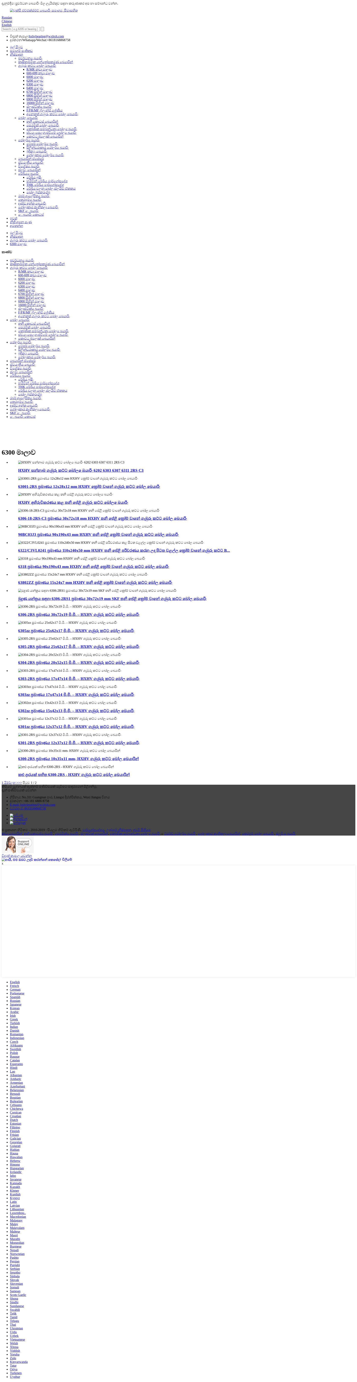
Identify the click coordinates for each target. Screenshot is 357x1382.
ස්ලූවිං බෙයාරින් (29, 170)
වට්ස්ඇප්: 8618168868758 (28, 808)
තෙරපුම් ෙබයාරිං (30, 199)
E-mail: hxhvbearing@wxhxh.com (32, 804)
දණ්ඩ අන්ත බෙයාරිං (32, 203)
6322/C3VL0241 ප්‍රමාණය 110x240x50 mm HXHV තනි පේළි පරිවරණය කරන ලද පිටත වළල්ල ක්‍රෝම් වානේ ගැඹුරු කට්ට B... (124, 550)
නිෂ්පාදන (16, 54)
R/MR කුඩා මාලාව (39, 69)
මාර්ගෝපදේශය (93, 830)
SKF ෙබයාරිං (28, 211)
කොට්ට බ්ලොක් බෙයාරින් (44, 136)
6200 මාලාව (34, 80)
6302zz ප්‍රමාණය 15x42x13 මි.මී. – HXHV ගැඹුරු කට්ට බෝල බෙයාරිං (76, 711)
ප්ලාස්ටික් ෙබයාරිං (39, 106)
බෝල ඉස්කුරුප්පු (38, 192)
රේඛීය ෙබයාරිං (28, 173)
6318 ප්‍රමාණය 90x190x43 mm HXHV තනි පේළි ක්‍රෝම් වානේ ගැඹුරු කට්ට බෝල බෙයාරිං (93, 566)
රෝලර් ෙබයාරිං (29, 140)
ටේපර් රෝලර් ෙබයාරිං (42, 144)
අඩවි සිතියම (142, 830)
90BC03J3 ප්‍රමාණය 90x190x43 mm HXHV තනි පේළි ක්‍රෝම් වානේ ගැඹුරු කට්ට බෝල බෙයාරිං (98, 534)
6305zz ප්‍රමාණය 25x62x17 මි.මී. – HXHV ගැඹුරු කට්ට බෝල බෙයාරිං (76, 631)
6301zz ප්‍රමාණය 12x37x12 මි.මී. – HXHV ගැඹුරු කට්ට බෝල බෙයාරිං (76, 727)
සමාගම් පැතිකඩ (21, 51)
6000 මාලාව (34, 77)
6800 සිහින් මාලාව (39, 95)
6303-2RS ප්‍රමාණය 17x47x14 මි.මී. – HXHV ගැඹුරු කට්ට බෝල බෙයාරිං (78, 679)
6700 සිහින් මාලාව (39, 91)
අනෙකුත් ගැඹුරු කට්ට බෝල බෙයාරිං (52, 114)
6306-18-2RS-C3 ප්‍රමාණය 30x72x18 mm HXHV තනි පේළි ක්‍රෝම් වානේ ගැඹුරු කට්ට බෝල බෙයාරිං (102, 518)
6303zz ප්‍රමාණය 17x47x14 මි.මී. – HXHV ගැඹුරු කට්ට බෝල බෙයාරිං (76, 694)
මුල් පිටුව (16, 47)
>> (20, 782)
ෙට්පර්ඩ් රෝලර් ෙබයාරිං (180, 833)
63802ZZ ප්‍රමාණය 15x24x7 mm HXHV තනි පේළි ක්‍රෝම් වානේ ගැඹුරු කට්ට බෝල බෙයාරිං (95, 582)
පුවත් (13, 218)
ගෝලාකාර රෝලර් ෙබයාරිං (45, 155)
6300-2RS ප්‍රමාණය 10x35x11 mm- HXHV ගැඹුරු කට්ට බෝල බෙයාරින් (78, 759)
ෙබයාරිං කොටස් (31, 214)
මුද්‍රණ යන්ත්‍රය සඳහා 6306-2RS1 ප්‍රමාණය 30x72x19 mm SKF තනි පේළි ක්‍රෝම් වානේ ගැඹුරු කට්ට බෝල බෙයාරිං (112, 598)
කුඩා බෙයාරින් (12, 833)
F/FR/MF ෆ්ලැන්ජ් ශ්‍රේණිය (44, 110)
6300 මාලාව (34, 84)
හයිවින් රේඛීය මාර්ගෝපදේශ (47, 181)
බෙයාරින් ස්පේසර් (31, 158)
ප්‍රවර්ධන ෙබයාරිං (30, 58)
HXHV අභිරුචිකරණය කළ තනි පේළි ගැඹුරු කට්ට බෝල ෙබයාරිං (73, 502)
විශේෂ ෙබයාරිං (29, 166)
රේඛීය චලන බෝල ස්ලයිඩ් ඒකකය (51, 188)
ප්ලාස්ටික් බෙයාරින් (94, 833)
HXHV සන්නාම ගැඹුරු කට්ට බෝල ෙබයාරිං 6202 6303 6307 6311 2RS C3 (81, 470)
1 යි (4, 782)
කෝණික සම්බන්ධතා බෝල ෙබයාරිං (51, 129)
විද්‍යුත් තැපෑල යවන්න (17, 855)
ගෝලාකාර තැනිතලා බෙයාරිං (38, 207)
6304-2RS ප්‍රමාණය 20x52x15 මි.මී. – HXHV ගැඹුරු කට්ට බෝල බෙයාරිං (78, 662)
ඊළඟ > (13, 782)
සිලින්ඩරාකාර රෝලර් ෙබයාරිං (47, 147)
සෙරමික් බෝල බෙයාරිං (42, 125)
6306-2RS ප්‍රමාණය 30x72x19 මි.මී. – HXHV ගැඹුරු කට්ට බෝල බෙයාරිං (78, 614)
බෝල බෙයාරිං (28, 118)
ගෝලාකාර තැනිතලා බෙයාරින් (219, 833)
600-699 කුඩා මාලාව (40, 73)
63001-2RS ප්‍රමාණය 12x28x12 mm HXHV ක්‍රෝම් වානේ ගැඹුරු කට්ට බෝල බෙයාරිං (89, 486)
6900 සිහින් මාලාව (39, 99)
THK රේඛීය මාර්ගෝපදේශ (45, 185)
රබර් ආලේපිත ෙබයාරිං (34, 196)
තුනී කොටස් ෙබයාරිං (38, 833)
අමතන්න (16, 226)
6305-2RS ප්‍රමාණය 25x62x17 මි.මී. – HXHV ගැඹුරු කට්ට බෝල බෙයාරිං (78, 646)
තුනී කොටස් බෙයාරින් (42, 121)
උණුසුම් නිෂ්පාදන (118, 830)
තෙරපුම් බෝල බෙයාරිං (258, 833)
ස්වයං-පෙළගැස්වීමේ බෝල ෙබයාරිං (51, 132)
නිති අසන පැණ (21, 222)
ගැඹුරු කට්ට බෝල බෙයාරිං (37, 65)
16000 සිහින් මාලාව (40, 103)
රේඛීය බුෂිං (34, 177)
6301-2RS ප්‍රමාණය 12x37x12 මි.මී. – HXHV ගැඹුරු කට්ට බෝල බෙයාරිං (78, 743)
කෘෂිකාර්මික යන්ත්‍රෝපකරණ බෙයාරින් (45, 62)
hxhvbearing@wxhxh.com (46, 36)
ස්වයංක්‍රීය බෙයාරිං (31, 162)
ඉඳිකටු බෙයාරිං (36, 151)
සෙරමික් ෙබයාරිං (67, 833)
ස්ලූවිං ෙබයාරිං (286, 833)
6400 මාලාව (34, 88)
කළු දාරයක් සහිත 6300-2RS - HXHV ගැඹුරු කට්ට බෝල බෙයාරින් (74, 774)
